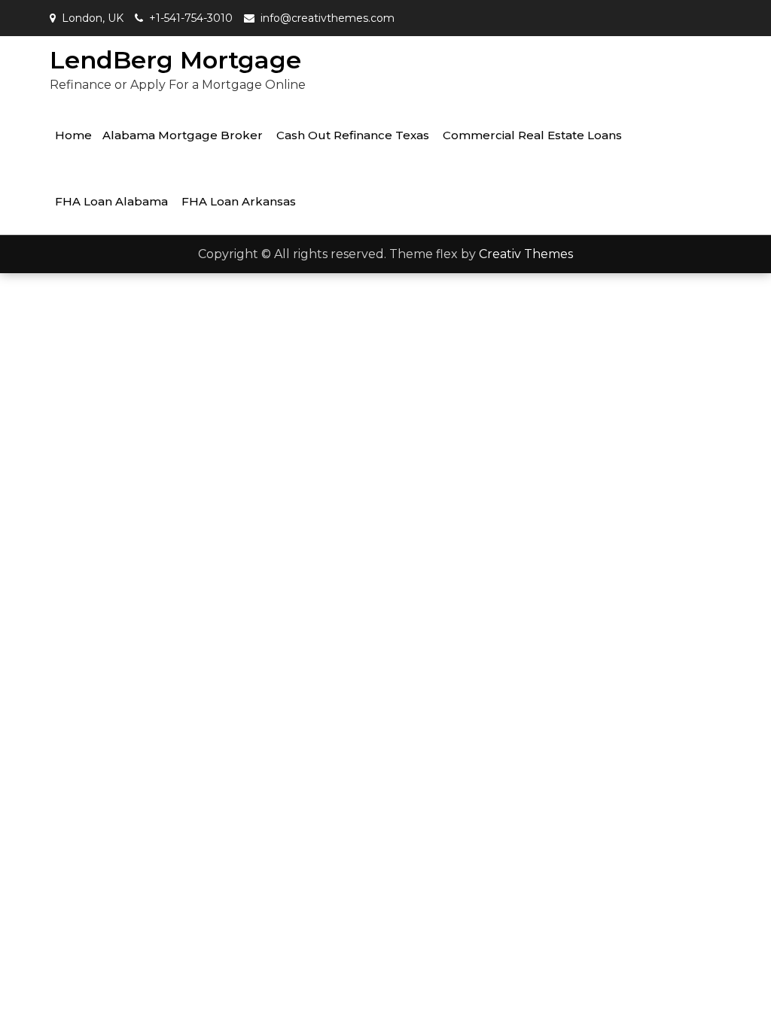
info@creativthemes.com (328, 18)
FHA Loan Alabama (111, 201)
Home (73, 135)
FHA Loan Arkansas (238, 201)
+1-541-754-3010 (191, 18)
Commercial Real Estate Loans (532, 135)
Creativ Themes (526, 254)
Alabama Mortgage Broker (182, 135)
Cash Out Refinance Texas (352, 135)
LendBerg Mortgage (175, 60)
